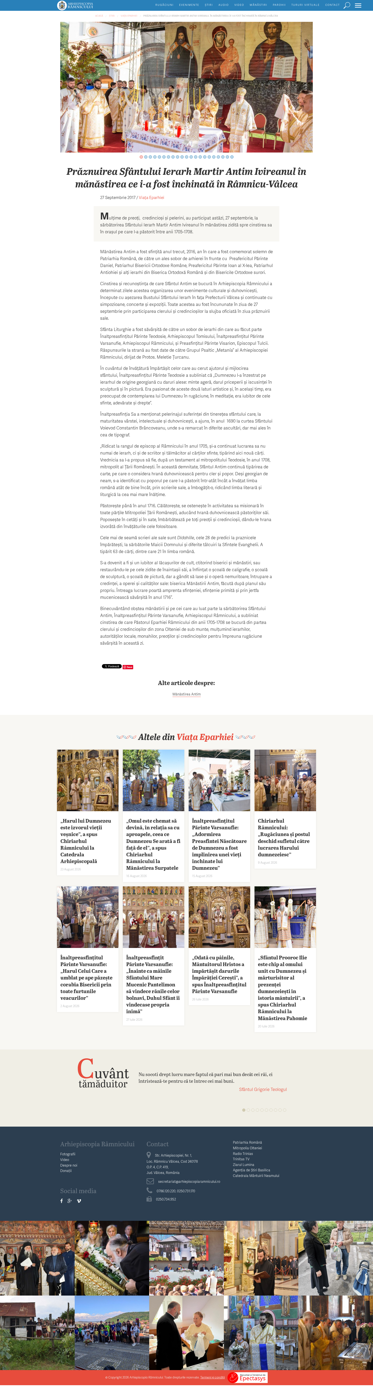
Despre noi (68, 1165)
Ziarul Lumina (243, 1164)
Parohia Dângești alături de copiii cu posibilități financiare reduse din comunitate (111, 1339)
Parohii (279, 5)
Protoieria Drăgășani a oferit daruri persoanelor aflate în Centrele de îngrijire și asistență (186, 1339)
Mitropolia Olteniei (247, 1147)
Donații (66, 1170)
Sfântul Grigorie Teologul (263, 1089)
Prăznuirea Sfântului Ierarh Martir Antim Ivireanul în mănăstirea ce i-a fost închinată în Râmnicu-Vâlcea (210, 15)
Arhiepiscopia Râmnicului (97, 1143)
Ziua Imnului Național (186, 1254)
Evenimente (189, 5)
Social (335, 1245)
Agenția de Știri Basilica (251, 1169)
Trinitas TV (241, 1158)
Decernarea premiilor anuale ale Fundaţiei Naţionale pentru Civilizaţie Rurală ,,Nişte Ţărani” (37, 1264)
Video (239, 5)
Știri (209, 5)
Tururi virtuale (305, 5)
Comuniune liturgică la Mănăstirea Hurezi (336, 1332)
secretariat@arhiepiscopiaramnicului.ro (189, 1181)
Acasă (99, 15)
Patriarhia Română (247, 1142)
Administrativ (186, 1245)
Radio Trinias (243, 1153)
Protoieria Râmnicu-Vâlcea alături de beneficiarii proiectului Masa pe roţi (335, 1260)
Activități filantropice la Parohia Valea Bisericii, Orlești (37, 1335)
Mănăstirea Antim (186, 694)
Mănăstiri (258, 5)
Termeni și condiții (212, 1377)
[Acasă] (85, 7)
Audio (223, 5)
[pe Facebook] (61, 1201)
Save (129, 667)
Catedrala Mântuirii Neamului (256, 1175)
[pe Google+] (70, 1201)
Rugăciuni (164, 5)
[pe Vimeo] (79, 1201)
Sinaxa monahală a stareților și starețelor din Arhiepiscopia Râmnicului (261, 1260)
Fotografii (67, 1153)
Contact (332, 5)
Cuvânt (103, 1072)
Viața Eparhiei (129, 15)
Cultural (37, 1245)
